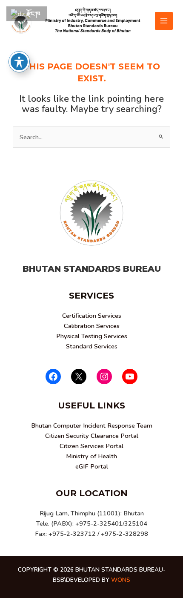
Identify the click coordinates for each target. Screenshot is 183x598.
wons (120, 580)
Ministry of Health (91, 456)
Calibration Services (92, 326)
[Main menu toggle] (164, 21)
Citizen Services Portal (91, 446)
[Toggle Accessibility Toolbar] (19, 62)
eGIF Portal (91, 466)
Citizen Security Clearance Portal (91, 435)
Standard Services (91, 346)
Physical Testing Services (91, 336)
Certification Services (91, 315)
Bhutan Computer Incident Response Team (91, 425)
